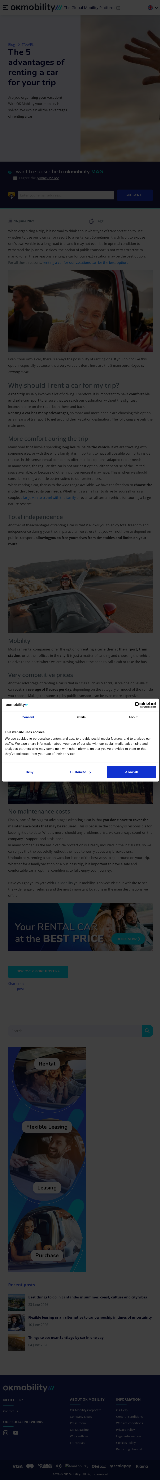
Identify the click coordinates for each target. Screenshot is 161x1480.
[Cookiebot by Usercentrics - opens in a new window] (137, 705)
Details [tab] (80, 717)
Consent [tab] (28, 717)
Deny (29, 772)
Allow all (131, 772)
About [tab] (133, 717)
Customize (78, 772)
